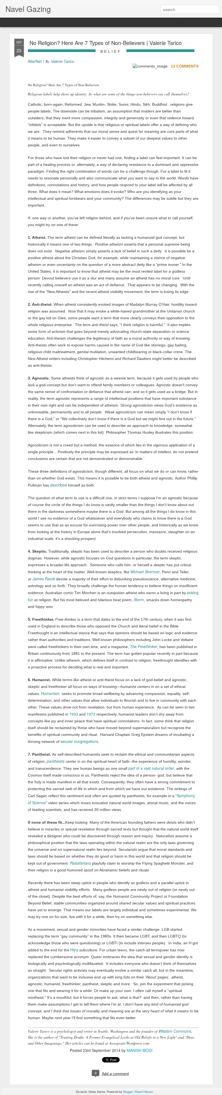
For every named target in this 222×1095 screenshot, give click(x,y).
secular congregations (79, 741)
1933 (73, 714)
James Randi (43, 578)
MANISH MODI (139, 1050)
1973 (91, 714)
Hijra (74, 949)
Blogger (128, 1091)
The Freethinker (143, 646)
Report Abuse (144, 1091)
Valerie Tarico (62, 61)
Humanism (50, 693)
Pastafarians (80, 863)
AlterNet (35, 61)
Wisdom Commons (175, 1031)
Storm (139, 599)
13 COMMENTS (184, 66)
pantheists (55, 761)
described (58, 485)
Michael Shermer (145, 571)
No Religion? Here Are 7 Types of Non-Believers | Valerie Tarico (106, 43)
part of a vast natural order (151, 768)
